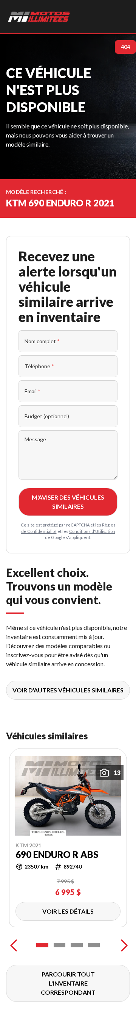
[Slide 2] (60, 945)
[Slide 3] (77, 945)
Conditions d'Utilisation (92, 531)
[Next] (122, 945)
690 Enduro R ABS (56, 854)
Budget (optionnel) (47, 416)
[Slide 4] (94, 945)
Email (32, 391)
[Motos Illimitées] (39, 16)
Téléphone (39, 366)
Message (35, 439)
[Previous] (13, 945)
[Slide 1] (42, 945)
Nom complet (42, 341)
